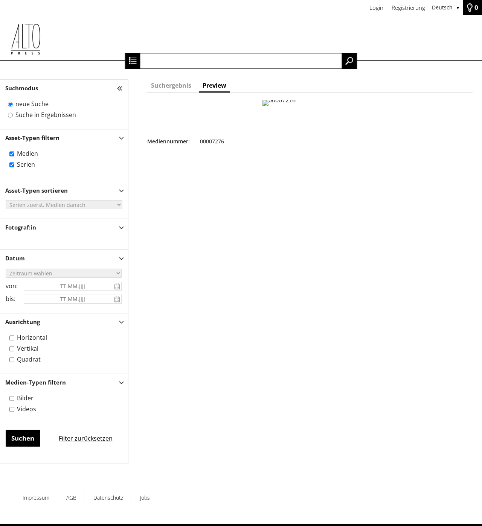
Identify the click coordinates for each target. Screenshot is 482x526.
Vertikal (27, 348)
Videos (26, 409)
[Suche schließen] (132, 60)
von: (12, 286)
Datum (15, 258)
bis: (10, 299)
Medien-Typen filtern (35, 382)
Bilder (25, 398)
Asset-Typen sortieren (36, 190)
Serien (26, 164)
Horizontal (32, 337)
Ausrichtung (22, 321)
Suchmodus (21, 88)
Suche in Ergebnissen (45, 115)
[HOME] (241, 37)
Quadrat (29, 359)
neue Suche (32, 104)
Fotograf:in (20, 227)
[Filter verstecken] (120, 88)
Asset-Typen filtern (32, 137)
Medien (27, 153)
